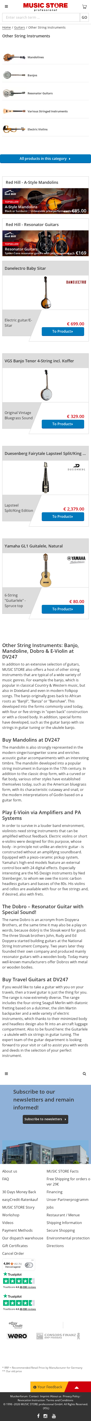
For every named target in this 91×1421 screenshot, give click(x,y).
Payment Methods (17, 1230)
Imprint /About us (50, 1396)
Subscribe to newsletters (43, 1119)
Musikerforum (19, 1396)
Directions (55, 1245)
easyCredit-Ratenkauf (20, 1199)
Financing (55, 1191)
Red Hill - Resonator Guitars (32, 224)
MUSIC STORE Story (18, 1207)
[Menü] (32, 1261)
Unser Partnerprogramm (68, 1199)
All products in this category (44, 158)
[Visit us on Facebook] (38, 1416)
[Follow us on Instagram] (46, 1416)
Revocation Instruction (31, 1400)
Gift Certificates (15, 1245)
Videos (7, 1222)
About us (9, 1171)
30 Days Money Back (19, 1191)
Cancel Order (13, 1253)
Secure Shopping (61, 1230)
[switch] (29, 1265)
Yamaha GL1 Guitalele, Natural (34, 546)
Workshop (10, 1215)
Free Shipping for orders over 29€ (68, 1182)
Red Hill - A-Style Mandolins (32, 182)
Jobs (50, 1207)
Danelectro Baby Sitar (25, 268)
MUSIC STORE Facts (63, 1171)
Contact (34, 1396)
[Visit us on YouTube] (54, 1416)
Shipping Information (64, 1222)
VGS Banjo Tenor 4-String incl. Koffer (39, 360)
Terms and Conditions (59, 1400)
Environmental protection (68, 1238)
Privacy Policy (71, 1396)
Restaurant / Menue (63, 1215)
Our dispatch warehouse (22, 1238)
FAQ (5, 1179)
